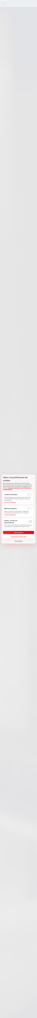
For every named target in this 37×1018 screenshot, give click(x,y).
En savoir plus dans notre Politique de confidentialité (17, 488)
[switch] (29, 494)
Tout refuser (18, 541)
